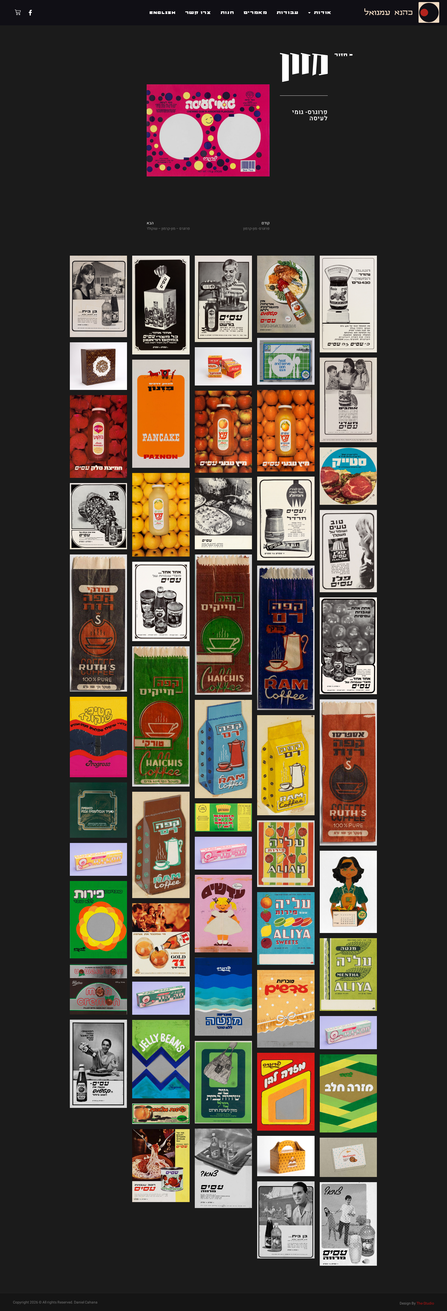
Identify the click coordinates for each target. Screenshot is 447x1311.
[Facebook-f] (30, 13)
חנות (227, 13)
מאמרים (255, 13)
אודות (323, 13)
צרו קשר (198, 13)
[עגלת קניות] (18, 12)
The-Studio (425, 1303)
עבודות (288, 13)
